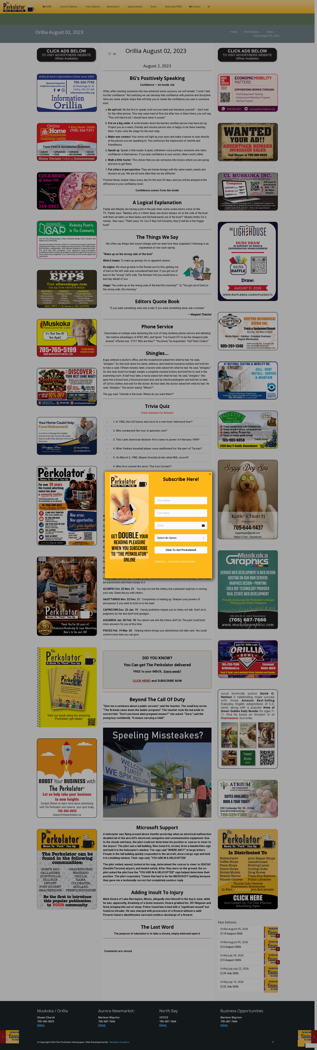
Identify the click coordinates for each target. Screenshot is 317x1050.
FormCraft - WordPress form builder (175, 561)
